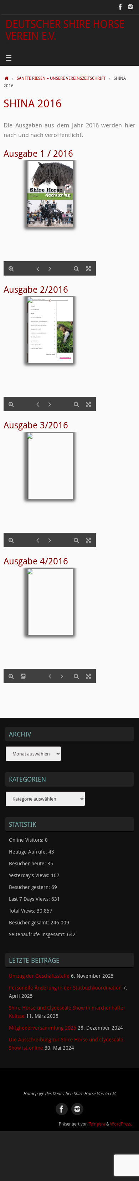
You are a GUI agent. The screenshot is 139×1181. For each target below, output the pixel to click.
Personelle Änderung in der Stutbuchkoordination (65, 988)
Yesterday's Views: (30, 875)
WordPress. (121, 1124)
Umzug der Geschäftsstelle (39, 976)
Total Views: (23, 911)
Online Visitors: (27, 840)
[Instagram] (130, 7)
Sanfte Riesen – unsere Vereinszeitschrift (61, 78)
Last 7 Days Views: (30, 899)
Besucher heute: (28, 863)
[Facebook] (120, 7)
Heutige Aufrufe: (28, 852)
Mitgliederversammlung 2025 (42, 1028)
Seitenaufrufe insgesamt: (38, 934)
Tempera (97, 1124)
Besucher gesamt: (30, 922)
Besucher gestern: (30, 887)
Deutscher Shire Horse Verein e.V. (64, 30)
